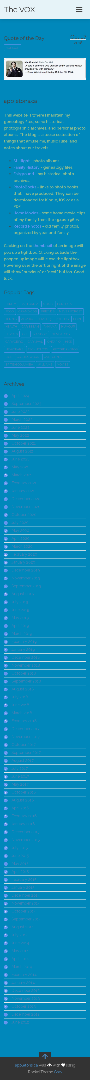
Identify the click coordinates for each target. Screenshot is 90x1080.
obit (25, 334)
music (48, 304)
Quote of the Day (24, 38)
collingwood (28, 357)
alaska (27, 319)
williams (45, 364)
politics (62, 319)
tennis (11, 319)
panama (50, 326)
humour (12, 48)
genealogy (61, 334)
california (29, 304)
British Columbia (19, 364)
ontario (53, 341)
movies (62, 364)
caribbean (30, 326)
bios (9, 357)
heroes (12, 334)
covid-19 (44, 319)
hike (68, 341)
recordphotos (65, 349)
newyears (14, 349)
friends (47, 311)
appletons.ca (26, 1065)
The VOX (19, 9)
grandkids (27, 311)
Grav (58, 1071)
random (40, 334)
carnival (35, 341)
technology (38, 349)
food (10, 311)
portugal (65, 304)
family (11, 304)
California (53, 357)
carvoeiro (14, 341)
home (77, 319)
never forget (70, 311)
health (11, 326)
